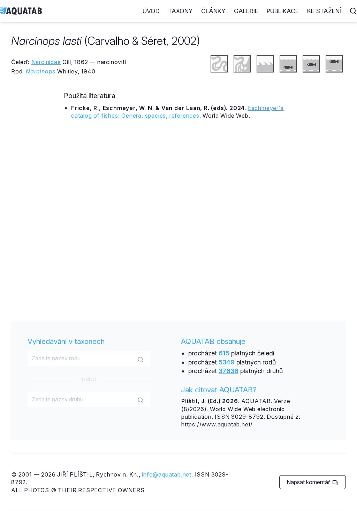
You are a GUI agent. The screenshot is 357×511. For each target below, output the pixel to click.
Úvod (151, 11)
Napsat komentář (309, 482)
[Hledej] (140, 359)
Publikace (283, 11)
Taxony (180, 11)
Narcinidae (46, 61)
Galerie (246, 11)
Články (213, 11)
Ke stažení (324, 11)
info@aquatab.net (166, 474)
